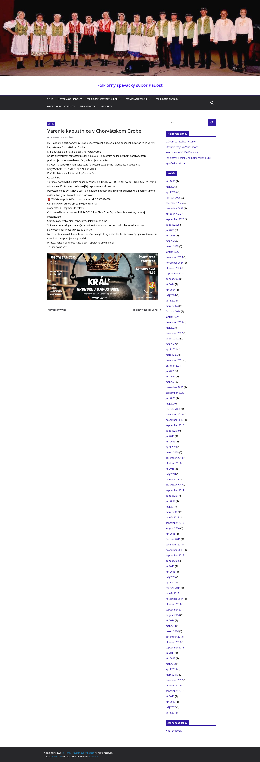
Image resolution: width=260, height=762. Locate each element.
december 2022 (174, 333)
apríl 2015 (171, 582)
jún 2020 (170, 398)
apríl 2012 (171, 712)
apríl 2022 (171, 349)
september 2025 (175, 219)
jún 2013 (170, 658)
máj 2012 (171, 707)
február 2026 (173, 197)
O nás (50, 99)
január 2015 (172, 593)
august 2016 (173, 528)
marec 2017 (172, 512)
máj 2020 (171, 403)
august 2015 (173, 560)
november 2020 (174, 387)
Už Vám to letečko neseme (181, 141)
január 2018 (172, 479)
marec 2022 (172, 354)
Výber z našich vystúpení (61, 106)
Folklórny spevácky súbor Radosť (130, 85)
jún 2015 (170, 571)
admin (70, 137)
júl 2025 (170, 230)
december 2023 (174, 322)
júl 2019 (170, 436)
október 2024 (173, 268)
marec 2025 (172, 246)
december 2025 (174, 203)
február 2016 (173, 539)
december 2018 (174, 457)
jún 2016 (170, 533)
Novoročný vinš (57, 309)
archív (51, 124)
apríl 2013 (171, 669)
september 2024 (175, 273)
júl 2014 (170, 620)
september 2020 (175, 392)
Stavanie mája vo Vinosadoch (182, 147)
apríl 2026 (171, 192)
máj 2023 (171, 327)
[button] (119, 99)
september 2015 (175, 555)
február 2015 (173, 588)
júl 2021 (170, 371)
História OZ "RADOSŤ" (70, 99)
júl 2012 (170, 696)
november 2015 (174, 550)
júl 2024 (170, 284)
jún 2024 (170, 289)
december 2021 (174, 360)
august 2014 (173, 615)
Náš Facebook (174, 730)
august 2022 (173, 338)
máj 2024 (171, 295)
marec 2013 (172, 674)
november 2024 (174, 262)
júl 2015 (170, 566)
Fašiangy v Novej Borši (145, 309)
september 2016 (175, 523)
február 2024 (173, 311)
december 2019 (174, 414)
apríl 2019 (171, 447)
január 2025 (172, 251)
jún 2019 (170, 441)
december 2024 (174, 257)
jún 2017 (170, 501)
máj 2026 (171, 186)
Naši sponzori (88, 106)
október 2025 (173, 213)
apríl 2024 (171, 300)
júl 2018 (170, 468)
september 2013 (175, 647)
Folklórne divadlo (167, 99)
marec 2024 (172, 306)
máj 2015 (171, 577)
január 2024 (172, 317)
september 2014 (175, 609)
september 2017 (175, 490)
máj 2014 (171, 626)
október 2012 (173, 685)
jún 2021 (170, 376)
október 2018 (173, 463)
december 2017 (174, 485)
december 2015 (174, 544)
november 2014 (174, 598)
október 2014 (173, 604)
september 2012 (175, 691)
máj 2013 (171, 663)
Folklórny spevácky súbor (102, 99)
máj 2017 (171, 506)
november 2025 (174, 208)
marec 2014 (172, 631)
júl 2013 (170, 653)
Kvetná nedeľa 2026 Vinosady (182, 152)
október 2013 (173, 642)
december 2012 (174, 680)
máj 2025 (171, 241)
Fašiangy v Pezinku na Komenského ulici (188, 157)
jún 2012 (170, 701)
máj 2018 (171, 474)
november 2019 (174, 420)
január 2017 (172, 517)
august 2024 (173, 279)
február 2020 (173, 409)
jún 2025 (170, 235)
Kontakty (106, 106)
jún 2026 (170, 181)
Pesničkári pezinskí (136, 99)
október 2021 (173, 365)
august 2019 (173, 430)
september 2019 (175, 425)
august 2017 (173, 495)
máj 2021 (171, 382)
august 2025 (173, 224)
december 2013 (174, 636)
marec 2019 (172, 452)
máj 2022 (171, 344)
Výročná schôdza (175, 163)
